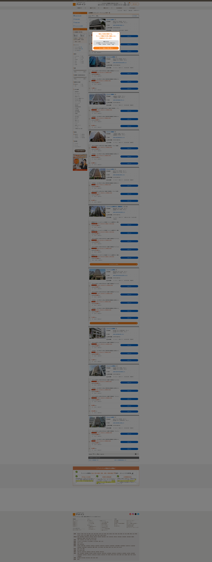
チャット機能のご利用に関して (106, 48)
